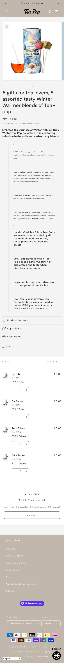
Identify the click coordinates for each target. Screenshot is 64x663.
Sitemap (10, 590)
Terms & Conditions (16, 562)
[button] (6, 11)
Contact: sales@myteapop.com (21, 583)
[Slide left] (25, 86)
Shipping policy (49, 651)
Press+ (9, 576)
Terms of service (32, 651)
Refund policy (49, 647)
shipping (35, 506)
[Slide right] (38, 86)
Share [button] (8, 346)
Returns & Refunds (15, 555)
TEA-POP (20, 647)
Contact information (27, 656)
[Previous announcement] (5, 3)
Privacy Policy (13, 569)
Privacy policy (17, 651)
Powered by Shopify (32, 647)
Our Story (11, 548)
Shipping (18, 123)
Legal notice (43, 656)
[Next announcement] (58, 3)
